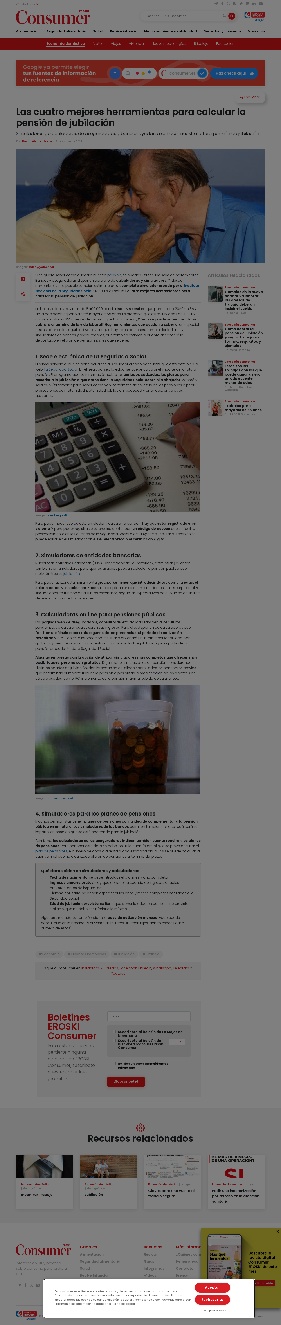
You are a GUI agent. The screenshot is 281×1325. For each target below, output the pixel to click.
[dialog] (149, 1298)
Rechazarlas (212, 1299)
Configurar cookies (214, 1310)
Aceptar (212, 1287)
